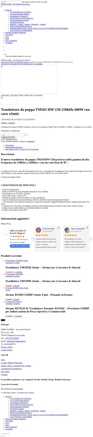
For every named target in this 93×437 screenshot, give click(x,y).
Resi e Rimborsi (11, 427)
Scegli (7, 290)
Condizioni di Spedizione (11, 369)
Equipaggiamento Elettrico (19, 407)
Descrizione (9, 145)
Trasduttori (25, 62)
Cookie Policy (7, 350)
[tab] (48, 145)
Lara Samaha (18, 389)
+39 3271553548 (12, 338)
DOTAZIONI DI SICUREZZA (21, 405)
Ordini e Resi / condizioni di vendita (16, 366)
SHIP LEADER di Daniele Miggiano (18, 232)
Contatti (4, 374)
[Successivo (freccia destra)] (4, 435)
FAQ (3, 360)
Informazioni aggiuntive (14, 147)
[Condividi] (4, 433)
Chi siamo (5, 371)
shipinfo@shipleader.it (16, 341)
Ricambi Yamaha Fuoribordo (15, 419)
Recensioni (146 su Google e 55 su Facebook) (22, 149)
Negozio (8, 397)
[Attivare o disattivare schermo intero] (6, 433)
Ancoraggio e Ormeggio (18, 403)
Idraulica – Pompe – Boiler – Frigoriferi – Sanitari (28, 411)
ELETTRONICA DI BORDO (13, 62)
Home (3, 62)
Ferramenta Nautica (17, 409)
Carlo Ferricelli (48, 229)
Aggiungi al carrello (8, 137)
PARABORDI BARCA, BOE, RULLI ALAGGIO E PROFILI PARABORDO (39, 415)
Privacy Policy (7, 347)
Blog (7, 425)
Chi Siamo (9, 421)
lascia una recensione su (19, 246)
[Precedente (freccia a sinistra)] (2, 435)
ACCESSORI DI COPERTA (20, 399)
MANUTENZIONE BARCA (21, 413)
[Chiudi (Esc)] (2, 433)
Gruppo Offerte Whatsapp (11, 363)
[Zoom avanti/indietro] (9, 433)
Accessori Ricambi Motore (19, 401)
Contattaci (9, 429)
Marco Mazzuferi (77, 229)
